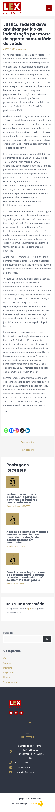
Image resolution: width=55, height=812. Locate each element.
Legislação (8, 672)
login (28, 608)
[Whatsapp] (6, 430)
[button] (27, 732)
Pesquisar (8, 632)
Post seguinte (27, 449)
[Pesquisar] (47, 639)
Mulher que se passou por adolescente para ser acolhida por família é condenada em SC (24, 498)
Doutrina (7, 667)
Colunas (7, 662)
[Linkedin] (27, 430)
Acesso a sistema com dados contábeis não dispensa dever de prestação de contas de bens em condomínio (27, 537)
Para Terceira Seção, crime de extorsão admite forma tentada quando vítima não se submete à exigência (25, 576)
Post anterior (27, 442)
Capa (8, 506)
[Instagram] (16, 430)
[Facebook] (11, 430)
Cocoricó (33, 803)
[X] (22, 430)
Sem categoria (10, 681)
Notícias (22, 49)
